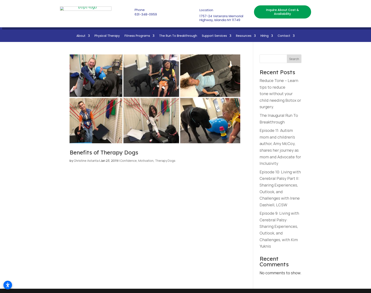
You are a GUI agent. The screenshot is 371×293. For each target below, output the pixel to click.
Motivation (146, 161)
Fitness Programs (137, 36)
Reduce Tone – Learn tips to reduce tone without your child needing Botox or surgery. (280, 93)
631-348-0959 (146, 14)
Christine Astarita (86, 161)
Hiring (264, 36)
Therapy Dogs (165, 161)
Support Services (214, 36)
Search (294, 59)
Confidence (128, 161)
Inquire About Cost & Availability (282, 12)
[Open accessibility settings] (7, 285)
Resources (243, 36)
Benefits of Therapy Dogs (104, 152)
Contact (284, 36)
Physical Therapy (107, 36)
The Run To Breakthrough (178, 36)
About (80, 36)
